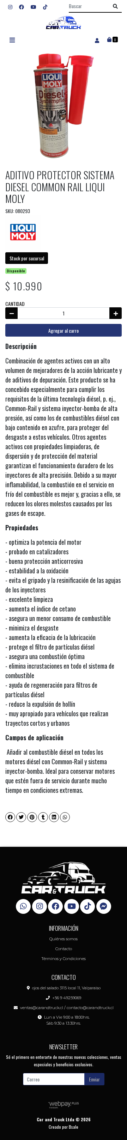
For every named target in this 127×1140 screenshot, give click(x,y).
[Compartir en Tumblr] (43, 817)
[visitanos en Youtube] (33, 6)
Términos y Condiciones (63, 958)
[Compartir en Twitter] (21, 817)
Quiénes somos (63, 938)
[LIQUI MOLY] (23, 231)
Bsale (73, 1126)
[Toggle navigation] (12, 40)
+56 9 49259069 (66, 997)
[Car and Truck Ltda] (63, 22)
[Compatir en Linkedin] (54, 817)
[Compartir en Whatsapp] (65, 817)
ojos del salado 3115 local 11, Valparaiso (66, 987)
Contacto (63, 948)
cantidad (15, 303)
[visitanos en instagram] (10, 6)
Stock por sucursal (27, 258)
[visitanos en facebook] (21, 6)
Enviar (94, 1079)
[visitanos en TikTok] (45, 6)
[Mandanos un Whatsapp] (23, 906)
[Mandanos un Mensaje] (103, 906)
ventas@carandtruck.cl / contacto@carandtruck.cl (67, 1007)
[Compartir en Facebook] (10, 817)
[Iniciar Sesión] (97, 40)
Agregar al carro (63, 330)
